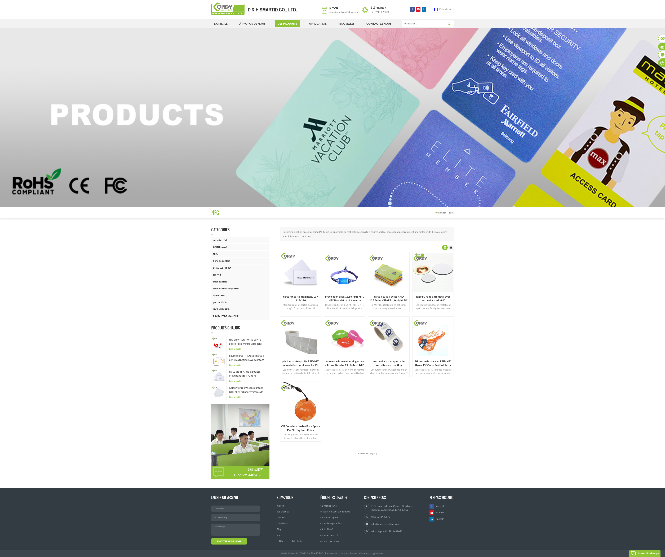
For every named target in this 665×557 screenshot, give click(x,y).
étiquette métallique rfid (226, 288)
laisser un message (648, 553)
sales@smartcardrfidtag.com (343, 12)
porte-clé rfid (220, 302)
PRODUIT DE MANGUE (225, 316)
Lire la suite (235, 348)
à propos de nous (252, 23)
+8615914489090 (379, 12)
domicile (221, 23)
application (318, 23)
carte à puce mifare (329, 541)
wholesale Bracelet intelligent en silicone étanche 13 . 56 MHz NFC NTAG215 (344, 363)
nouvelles (347, 23)
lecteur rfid (219, 295)
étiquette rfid (220, 281)
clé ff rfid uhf (326, 529)
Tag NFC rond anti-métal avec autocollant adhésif (433, 298)
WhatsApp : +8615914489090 (386, 531)
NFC (215, 253)
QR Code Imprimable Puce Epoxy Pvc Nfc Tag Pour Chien (300, 428)
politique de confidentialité (290, 541)
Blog (279, 529)
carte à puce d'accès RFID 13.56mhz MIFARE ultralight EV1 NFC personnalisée (389, 298)
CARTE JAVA (220, 246)
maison (280, 505)
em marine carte (328, 505)
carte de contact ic (329, 535)
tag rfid (217, 274)
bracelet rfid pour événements (335, 511)
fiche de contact (221, 260)
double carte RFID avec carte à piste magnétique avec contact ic (246, 358)
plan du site (282, 523)
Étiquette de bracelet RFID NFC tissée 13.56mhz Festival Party (433, 363)
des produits (287, 23)
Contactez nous (379, 23)
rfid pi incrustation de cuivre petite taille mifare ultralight (245, 341)
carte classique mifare (331, 523)
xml (278, 535)
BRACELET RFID (222, 267)
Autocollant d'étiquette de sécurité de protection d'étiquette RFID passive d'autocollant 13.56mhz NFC (389, 363)
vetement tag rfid (329, 517)
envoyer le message (229, 541)
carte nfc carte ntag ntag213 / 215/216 (300, 298)
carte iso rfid (220, 239)
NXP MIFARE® (221, 309)
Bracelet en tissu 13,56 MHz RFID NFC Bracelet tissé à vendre (344, 298)
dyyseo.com (378, 553)
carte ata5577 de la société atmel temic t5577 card (244, 373)
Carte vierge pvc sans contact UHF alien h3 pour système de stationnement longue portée (246, 390)
